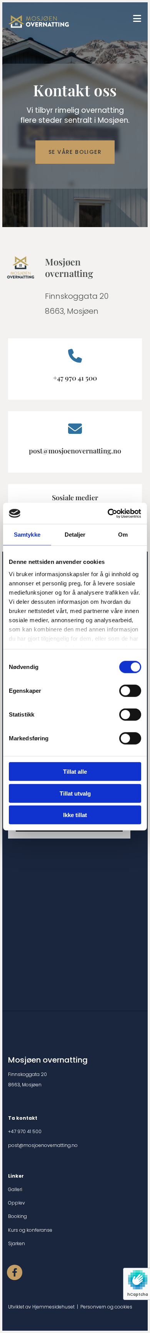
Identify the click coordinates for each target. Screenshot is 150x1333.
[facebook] (14, 1272)
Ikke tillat (75, 815)
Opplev (16, 1203)
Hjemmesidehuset (53, 1306)
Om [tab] (123, 534)
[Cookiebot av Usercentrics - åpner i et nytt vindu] (108, 513)
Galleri (15, 1189)
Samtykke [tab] (27, 534)
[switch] (130, 691)
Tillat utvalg (75, 793)
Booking (17, 1216)
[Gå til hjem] (65, 21)
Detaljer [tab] (75, 534)
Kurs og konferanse (30, 1230)
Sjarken (16, 1243)
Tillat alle (75, 771)
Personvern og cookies (106, 1306)
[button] (75, 152)
